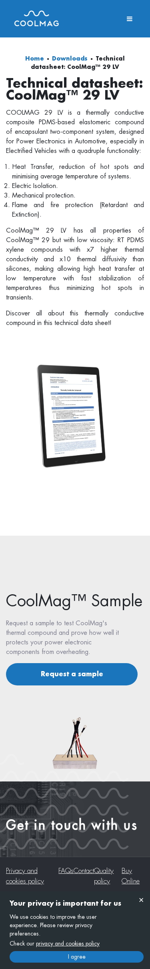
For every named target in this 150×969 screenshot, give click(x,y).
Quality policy (104, 876)
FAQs (66, 870)
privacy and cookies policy (68, 943)
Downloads (70, 58)
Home (34, 58)
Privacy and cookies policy (25, 876)
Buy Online (131, 876)
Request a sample (72, 674)
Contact (84, 870)
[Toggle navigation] (129, 18)
